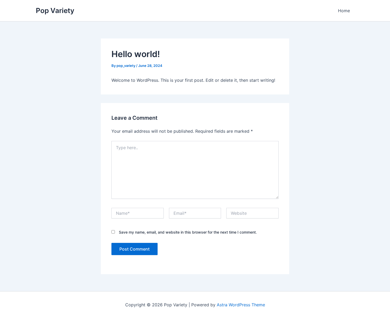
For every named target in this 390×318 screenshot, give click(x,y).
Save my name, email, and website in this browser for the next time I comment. (188, 232)
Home (344, 10)
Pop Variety (55, 10)
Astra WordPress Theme (241, 304)
